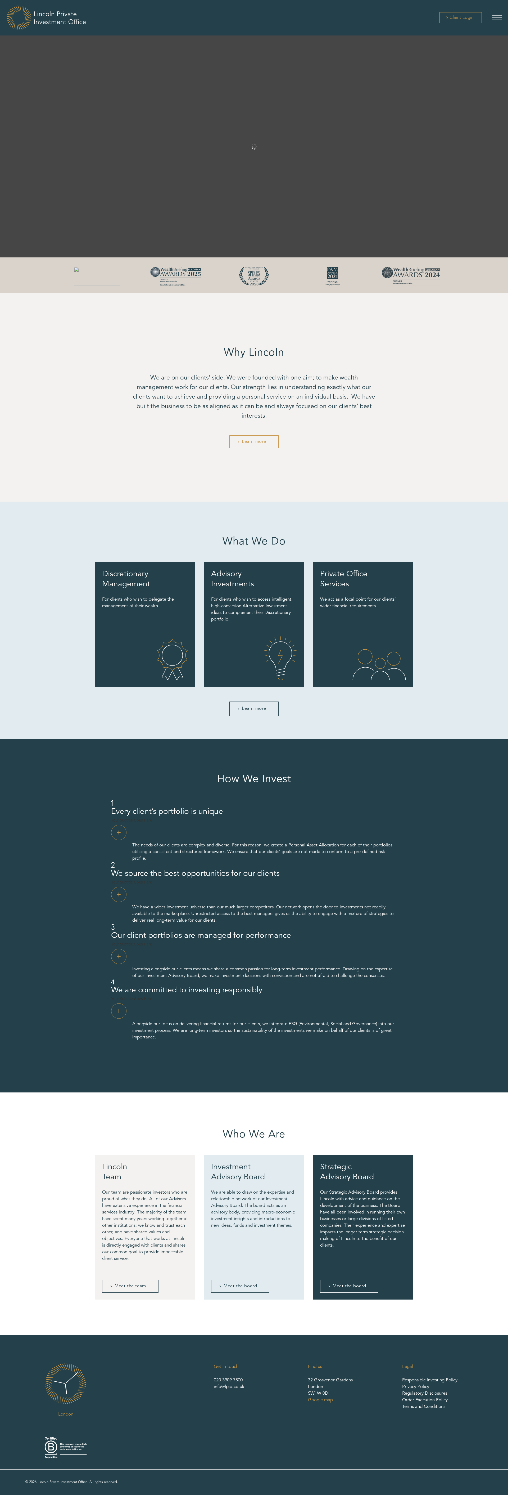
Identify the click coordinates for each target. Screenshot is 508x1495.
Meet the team (130, 1286)
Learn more (254, 441)
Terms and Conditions (423, 1406)
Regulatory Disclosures (424, 1393)
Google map (320, 1400)
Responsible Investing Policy (429, 1380)
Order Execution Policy (425, 1400)
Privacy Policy (415, 1387)
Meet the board (240, 1286)
